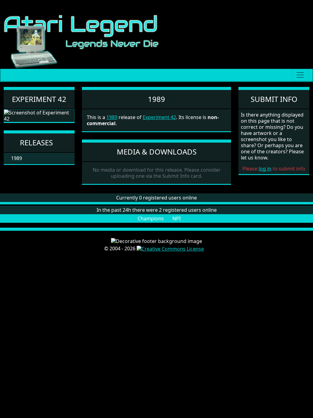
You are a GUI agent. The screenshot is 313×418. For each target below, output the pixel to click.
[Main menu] (300, 75)
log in (265, 168)
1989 (111, 117)
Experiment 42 (39, 99)
